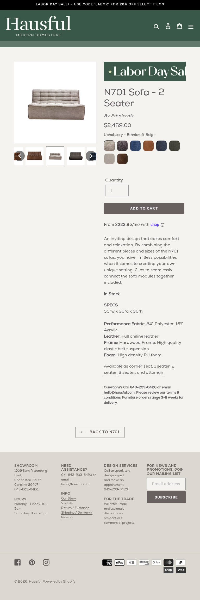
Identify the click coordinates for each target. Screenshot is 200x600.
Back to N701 (104, 432)
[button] (19, 156)
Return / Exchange (75, 508)
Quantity (114, 180)
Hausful (35, 581)
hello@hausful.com (119, 392)
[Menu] (191, 26)
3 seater (126, 373)
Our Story (68, 498)
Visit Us (67, 503)
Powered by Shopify (59, 581)
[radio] (109, 145)
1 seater (162, 366)
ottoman (154, 373)
